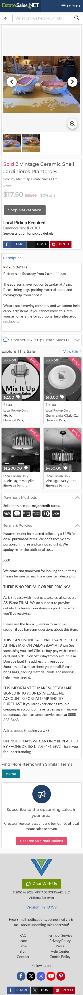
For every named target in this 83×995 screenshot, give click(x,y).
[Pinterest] (60, 976)
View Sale (71, 351)
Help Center (60, 951)
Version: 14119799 (41, 907)
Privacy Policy (60, 941)
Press (60, 946)
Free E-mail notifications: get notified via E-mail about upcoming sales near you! (41, 922)
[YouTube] (50, 976)
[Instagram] (41, 976)
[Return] (5, 18)
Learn (23, 941)
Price (7, 186)
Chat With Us (45, 884)
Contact (23, 957)
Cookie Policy (60, 957)
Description (12, 258)
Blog (22, 951)
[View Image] (12, 143)
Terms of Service (60, 935)
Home (11, 774)
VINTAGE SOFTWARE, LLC (52, 892)
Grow (23, 946)
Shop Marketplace (24, 210)
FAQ (23, 935)
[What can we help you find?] (76, 18)
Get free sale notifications (41, 841)
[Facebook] (21, 976)
